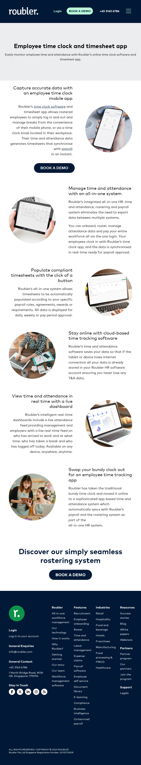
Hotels (100, 635)
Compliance (81, 702)
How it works (60, 638)
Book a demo (54, 167)
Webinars (126, 639)
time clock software (50, 106)
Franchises (103, 641)
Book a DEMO (70, 574)
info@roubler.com (20, 651)
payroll (67, 148)
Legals (124, 693)
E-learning (80, 697)
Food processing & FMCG (104, 657)
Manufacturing (106, 647)
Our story (58, 664)
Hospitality (103, 619)
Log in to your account (24, 636)
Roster (78, 629)
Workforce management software (60, 681)
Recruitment (82, 613)
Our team (58, 670)
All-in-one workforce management (60, 617)
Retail (100, 613)
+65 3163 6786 (109, 11)
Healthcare (103, 667)
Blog (123, 623)
